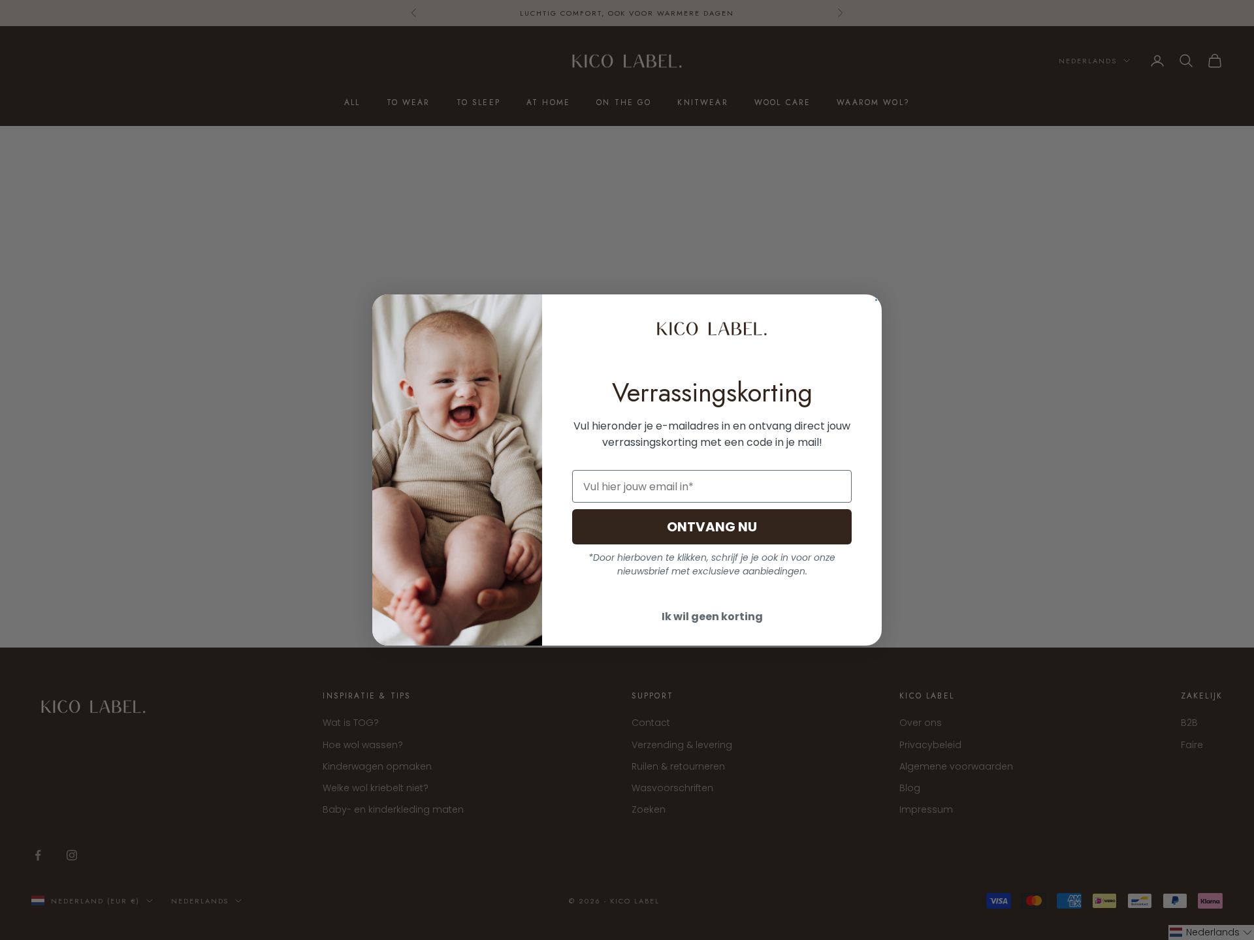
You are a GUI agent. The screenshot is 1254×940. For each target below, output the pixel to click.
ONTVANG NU (712, 527)
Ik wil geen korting (712, 616)
